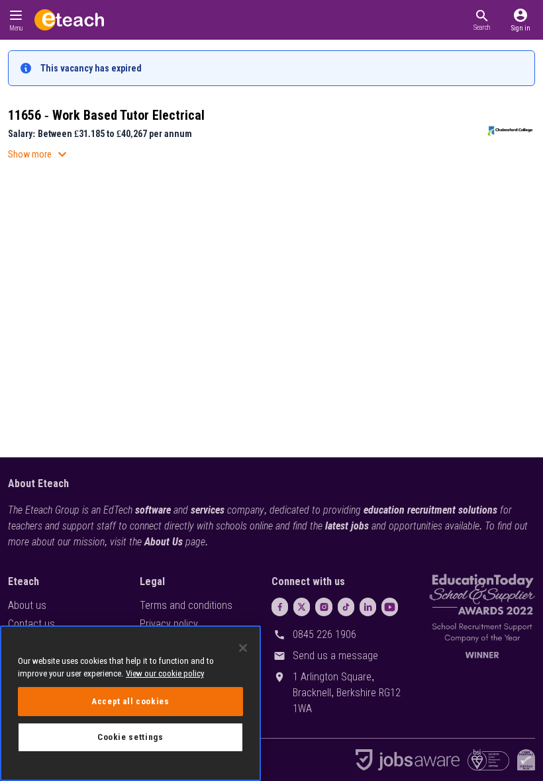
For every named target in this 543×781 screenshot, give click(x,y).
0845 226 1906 (324, 634)
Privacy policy (169, 624)
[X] (301, 607)
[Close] (243, 648)
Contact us (31, 624)
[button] (481, 20)
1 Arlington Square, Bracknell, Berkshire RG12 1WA (347, 692)
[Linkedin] (368, 607)
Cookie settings (130, 737)
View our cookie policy (165, 673)
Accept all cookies (130, 701)
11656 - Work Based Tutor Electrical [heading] (106, 115)
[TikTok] (346, 607)
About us (27, 605)
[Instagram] (323, 607)
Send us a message (335, 655)
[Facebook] (280, 607)
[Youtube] (389, 607)
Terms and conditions (186, 605)
